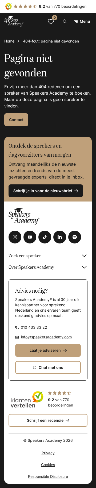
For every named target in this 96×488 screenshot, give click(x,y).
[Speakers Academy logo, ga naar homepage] (13, 21)
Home (9, 41)
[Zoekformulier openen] (64, 21)
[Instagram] (15, 237)
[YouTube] (29, 237)
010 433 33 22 (34, 327)
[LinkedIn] (59, 237)
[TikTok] (44, 237)
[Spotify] (74, 237)
